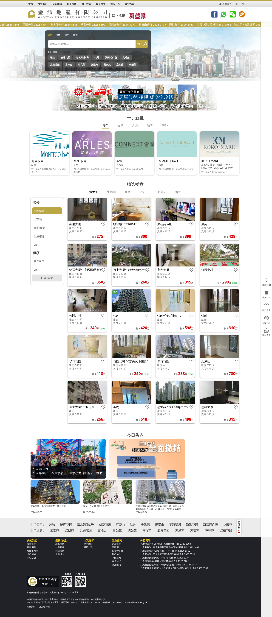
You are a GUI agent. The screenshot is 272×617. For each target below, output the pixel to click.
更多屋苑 (239, 527)
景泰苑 (107, 64)
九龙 (135, 125)
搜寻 (140, 44)
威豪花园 (105, 525)
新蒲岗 (161, 192)
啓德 (178, 192)
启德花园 (226, 530)
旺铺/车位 (47, 278)
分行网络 (31, 554)
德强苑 (94, 64)
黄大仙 (93, 192)
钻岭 (97, 57)
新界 (150, 125)
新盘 (75, 34)
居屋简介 (116, 543)
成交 (66, 34)
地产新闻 (88, 543)
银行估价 (116, 554)
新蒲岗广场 (111, 57)
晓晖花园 (65, 57)
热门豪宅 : (37, 525)
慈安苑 (194, 530)
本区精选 (39, 211)
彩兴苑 (81, 64)
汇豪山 (120, 525)
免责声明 (31, 606)
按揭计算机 (117, 550)
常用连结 (116, 564)
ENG (243, 4)
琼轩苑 (209, 530)
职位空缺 (31, 557)
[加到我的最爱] (103, 224)
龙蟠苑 (126, 57)
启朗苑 (119, 64)
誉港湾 (145, 525)
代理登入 (227, 4)
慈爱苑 (132, 64)
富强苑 (117, 530)
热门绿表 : (37, 530)
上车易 (38, 219)
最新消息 (31, 547)
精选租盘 (39, 261)
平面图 (115, 547)
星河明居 (175, 525)
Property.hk (141, 602)
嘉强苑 (146, 530)
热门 (106, 125)
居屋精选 (39, 236)
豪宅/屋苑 (39, 228)
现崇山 (159, 525)
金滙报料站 (32, 550)
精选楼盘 (59, 543)
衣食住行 (116, 561)
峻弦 (52, 57)
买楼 (49, 34)
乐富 (128, 192)
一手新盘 (59, 547)
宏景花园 (163, 530)
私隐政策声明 (44, 606)
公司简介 (31, 543)
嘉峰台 (68, 64)
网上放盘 (59, 550)
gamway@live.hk (66, 592)
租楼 (58, 34)
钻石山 (144, 192)
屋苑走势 (88, 547)
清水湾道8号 (82, 57)
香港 (120, 125)
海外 (165, 125)
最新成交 (59, 554)
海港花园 (192, 525)
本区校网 (116, 557)
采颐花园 (55, 64)
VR (35, 245)
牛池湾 (111, 192)
